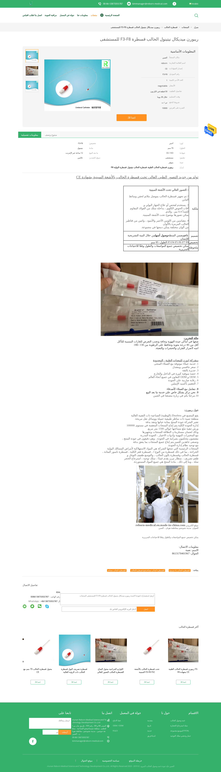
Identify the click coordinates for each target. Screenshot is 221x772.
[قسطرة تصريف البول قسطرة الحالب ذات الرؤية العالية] (75, 650)
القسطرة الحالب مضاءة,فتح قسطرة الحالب (147, 570)
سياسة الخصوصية (110, 761)
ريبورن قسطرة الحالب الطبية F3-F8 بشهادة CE (183, 670)
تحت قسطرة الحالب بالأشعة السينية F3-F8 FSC (146, 670)
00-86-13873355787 (113, 4)
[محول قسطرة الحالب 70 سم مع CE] (38, 650)
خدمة (149, 730)
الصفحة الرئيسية (112, 15)
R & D (115, 730)
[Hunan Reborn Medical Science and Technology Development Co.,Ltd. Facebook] (175, 4)
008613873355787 (40, 596)
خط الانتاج (117, 720)
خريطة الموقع (135, 761)
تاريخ (149, 725)
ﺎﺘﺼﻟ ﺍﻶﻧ (131, 117)
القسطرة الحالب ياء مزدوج (179, 570)
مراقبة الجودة (51, 15)
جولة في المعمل (67, 15)
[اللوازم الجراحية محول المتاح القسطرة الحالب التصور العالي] (111, 650)
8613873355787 (49, 601)
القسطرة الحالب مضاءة (117, 570)
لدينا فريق (151, 735)
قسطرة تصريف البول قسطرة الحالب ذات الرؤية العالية (74, 670)
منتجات (94, 15)
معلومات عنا (82, 15)
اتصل (146, 609)
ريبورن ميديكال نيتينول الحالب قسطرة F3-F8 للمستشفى (135, 27)
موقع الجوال (86, 761)
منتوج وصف (51, 134)
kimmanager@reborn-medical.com (149, 3)
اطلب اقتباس (28, 15)
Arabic (195, 3)
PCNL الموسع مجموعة (179, 730)
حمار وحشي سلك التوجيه (180, 735)
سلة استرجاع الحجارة (179, 725)
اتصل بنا (38, 15)
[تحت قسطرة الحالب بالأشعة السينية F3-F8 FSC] (147, 650)
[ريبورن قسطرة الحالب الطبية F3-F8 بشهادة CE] (184, 650)
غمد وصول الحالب (177, 720)
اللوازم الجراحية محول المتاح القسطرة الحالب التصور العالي (110, 670)
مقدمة (150, 720)
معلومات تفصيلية (29, 134)
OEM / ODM (118, 725)
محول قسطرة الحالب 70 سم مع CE (37, 670)
